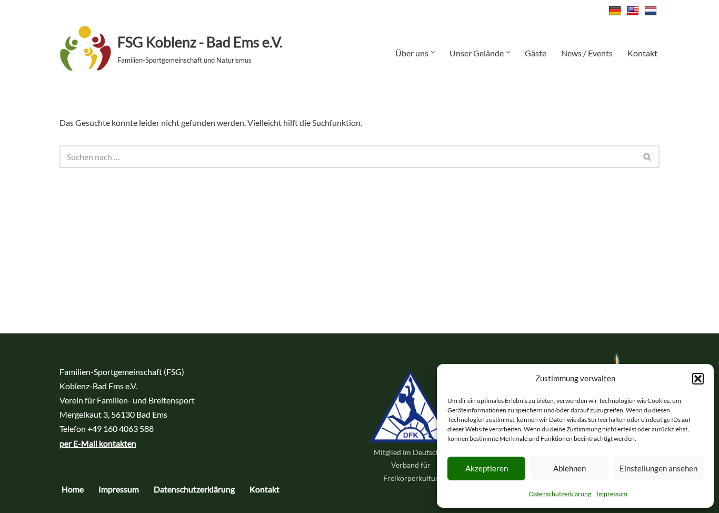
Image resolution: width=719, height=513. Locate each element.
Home (73, 489)
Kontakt (642, 53)
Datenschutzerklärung (560, 494)
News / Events (587, 53)
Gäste (535, 53)
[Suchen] (648, 156)
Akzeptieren (486, 468)
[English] (634, 10)
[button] (698, 378)
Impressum (611, 494)
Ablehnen (569, 468)
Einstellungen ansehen (658, 468)
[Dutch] (652, 10)
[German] (616, 10)
